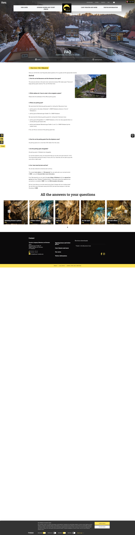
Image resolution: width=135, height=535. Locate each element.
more (7, 222)
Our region (90, 2)
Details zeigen (79, 532)
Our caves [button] (24, 7)
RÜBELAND (67, 59)
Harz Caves (34, 68)
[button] (9, 211)
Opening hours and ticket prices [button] (46, 8)
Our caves (58, 252)
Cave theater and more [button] (89, 7)
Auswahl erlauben (102, 526)
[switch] (54, 533)
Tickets (103, 2)
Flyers (96, 2)
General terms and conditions (74, 265)
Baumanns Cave (63, 106)
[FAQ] (1, 135)
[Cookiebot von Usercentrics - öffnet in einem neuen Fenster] (30, 533)
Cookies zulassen (102, 523)
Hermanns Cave (62, 117)
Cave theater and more (62, 248)
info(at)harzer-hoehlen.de (37, 254)
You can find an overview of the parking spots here (42, 129)
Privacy (55, 265)
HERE (31, 174)
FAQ (108, 2)
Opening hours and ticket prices (62, 243)
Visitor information (61, 256)
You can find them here (49, 83)
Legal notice (62, 265)
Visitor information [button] (111, 7)
